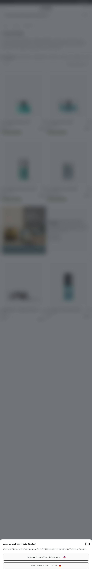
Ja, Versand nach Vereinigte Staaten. (44, 557)
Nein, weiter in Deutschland (44, 566)
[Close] (87, 544)
